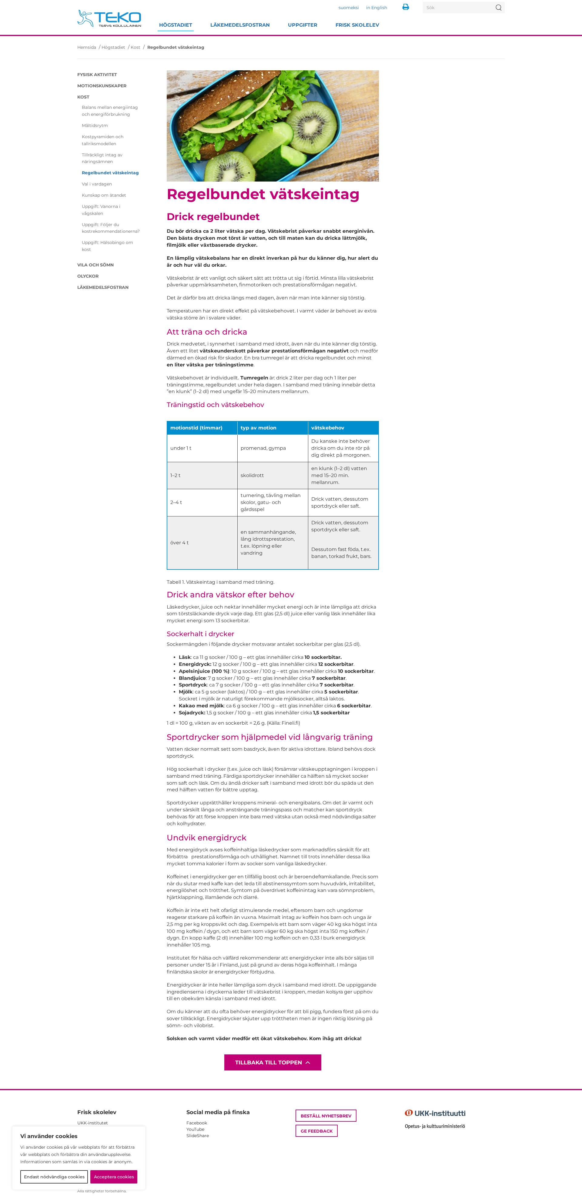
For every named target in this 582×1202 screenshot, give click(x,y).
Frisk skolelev (357, 25)
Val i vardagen (97, 184)
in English (376, 7)
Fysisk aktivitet (97, 74)
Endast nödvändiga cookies (54, 1177)
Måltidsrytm (95, 125)
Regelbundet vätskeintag (110, 172)
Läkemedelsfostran (240, 25)
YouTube (195, 1129)
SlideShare (197, 1135)
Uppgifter (302, 25)
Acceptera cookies (114, 1177)
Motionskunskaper (101, 85)
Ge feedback (317, 1131)
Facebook (196, 1123)
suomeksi (349, 7)
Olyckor (88, 276)
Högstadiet (175, 25)
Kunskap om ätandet (104, 195)
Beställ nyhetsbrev (326, 1116)
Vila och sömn (95, 265)
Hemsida (86, 47)
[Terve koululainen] (109, 18)
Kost (135, 47)
